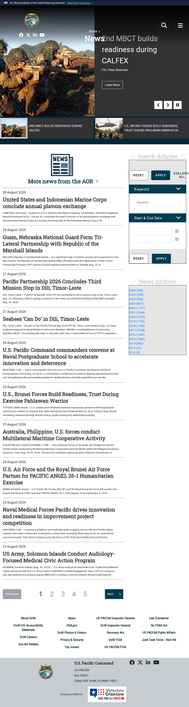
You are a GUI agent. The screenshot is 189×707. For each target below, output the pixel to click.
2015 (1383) (137, 339)
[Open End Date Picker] (177, 239)
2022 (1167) (137, 308)
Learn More (112, 85)
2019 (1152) (137, 321)
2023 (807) (136, 303)
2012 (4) (134, 352)
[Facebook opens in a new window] (21, 35)
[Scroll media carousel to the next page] (168, 105)
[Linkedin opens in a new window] (35, 35)
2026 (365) (136, 290)
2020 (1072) (137, 317)
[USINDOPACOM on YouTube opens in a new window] (41, 35)
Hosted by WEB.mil (71, 694)
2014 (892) (136, 343)
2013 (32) (135, 348)
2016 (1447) (137, 334)
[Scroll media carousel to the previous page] (158, 105)
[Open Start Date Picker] (177, 231)
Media (93, 31)
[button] (80, 3)
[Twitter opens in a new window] (28, 35)
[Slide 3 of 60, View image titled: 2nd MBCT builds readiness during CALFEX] (47, 128)
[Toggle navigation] (180, 25)
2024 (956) (136, 299)
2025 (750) (136, 295)
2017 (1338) (137, 330)
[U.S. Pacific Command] (32, 20)
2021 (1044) (137, 312)
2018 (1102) (137, 326)
